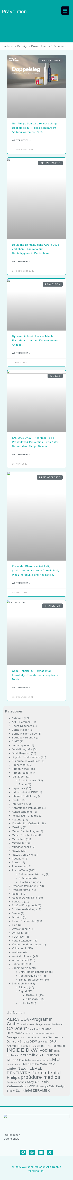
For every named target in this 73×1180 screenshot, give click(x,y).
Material (17, 819)
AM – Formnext (22, 721)
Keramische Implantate (26, 807)
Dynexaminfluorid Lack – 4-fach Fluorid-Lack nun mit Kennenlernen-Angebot (35, 340)
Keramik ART (32, 1055)
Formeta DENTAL (41, 1046)
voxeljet (43, 1086)
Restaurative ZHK (30, 975)
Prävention (19, 866)
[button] (23, 1152)
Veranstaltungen (22, 940)
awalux (25, 1024)
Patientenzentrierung (32, 874)
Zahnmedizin (20, 967)
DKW (33, 1041)
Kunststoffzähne (22, 811)
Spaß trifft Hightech (24, 905)
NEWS (16, 850)
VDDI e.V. (18, 936)
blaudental (57, 1024)
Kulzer (12, 1060)
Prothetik (24, 1003)
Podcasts (18, 858)
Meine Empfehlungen (25, 831)
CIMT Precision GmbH (34, 1033)
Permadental (46, 1072)
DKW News (43, 1042)
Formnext (58, 1045)
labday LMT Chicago (25, 815)
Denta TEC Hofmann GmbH (33, 1038)
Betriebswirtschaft (23, 737)
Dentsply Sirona (18, 1041)
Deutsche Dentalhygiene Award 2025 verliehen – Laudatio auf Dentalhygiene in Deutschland (35, 249)
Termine (17, 917)
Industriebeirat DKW (25, 792)
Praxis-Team (39, 46)
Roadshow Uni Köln (24, 897)
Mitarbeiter (19, 842)
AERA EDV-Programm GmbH (30, 1021)
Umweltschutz (21, 928)
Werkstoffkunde (22, 956)
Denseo (50, 1033)
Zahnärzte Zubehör (31, 979)
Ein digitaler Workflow (26, 761)
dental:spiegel (21, 745)
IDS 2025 (18, 776)
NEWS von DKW (22, 854)
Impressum (11, 1134)
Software (17, 901)
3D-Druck (31, 995)
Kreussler (52, 1055)
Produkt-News (28, 780)
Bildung (23, 987)
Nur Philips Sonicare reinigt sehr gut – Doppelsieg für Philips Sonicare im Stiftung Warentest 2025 (36, 127)
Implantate (18, 788)
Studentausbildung (23, 909)
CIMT (15, 741)
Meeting (17, 827)
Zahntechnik (20, 983)
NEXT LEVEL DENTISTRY (24, 1070)
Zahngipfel (18, 964)
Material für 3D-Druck (26, 823)
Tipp (14, 924)
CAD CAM (32, 999)
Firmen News (20, 768)
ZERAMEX (41, 1090)
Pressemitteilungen (24, 885)
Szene (23, 784)
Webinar (17, 952)
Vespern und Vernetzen (27, 944)
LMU (54, 1059)
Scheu (22, 1082)
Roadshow (12, 1082)
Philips (13, 1077)
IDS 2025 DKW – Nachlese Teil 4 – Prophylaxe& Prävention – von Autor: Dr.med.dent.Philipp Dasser (35, 442)
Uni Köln (17, 932)
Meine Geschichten (24, 835)
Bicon (47, 1024)
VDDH (33, 1086)
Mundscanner (20, 846)
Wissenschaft (20, 960)
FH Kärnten (23, 1046)
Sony (30, 1082)
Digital (23, 991)
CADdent (17, 1028)
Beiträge (22, 46)
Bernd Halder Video (24, 733)
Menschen (18, 839)
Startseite (8, 46)
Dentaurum (55, 1037)
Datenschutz (12, 1138)
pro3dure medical (41, 1077)
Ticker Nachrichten (24, 921)
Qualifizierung (27, 882)
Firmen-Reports (22, 772)
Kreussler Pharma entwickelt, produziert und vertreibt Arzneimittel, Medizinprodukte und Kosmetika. (35, 570)
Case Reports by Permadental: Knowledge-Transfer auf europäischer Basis (36, 675)
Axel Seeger (36, 1024)
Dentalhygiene (21, 753)
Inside (16, 800)
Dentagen (13, 1037)
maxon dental (14, 1064)
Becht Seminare (22, 725)
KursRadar (25, 1060)
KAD (17, 1055)
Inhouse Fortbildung (24, 796)
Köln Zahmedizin (40, 1060)
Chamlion (33, 1029)
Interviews (18, 803)
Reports (17, 893)
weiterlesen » (21, 140)
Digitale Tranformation (26, 757)
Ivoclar (46, 1050)
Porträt (16, 862)
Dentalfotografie (22, 749)
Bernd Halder (20, 729)
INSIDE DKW (22, 1050)
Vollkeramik (19, 948)
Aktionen (17, 718)
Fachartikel (19, 764)
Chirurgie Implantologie (33, 971)
